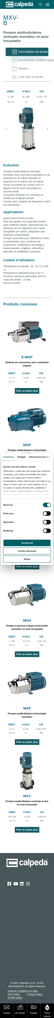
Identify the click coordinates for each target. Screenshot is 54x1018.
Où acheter (20, 1013)
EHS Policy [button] (14, 994)
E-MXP (27, 357)
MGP (27, 445)
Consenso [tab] (8, 457)
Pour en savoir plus (27, 391)
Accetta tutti (27, 543)
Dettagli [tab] (21, 457)
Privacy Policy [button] (35, 994)
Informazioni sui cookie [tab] (40, 457)
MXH (27, 620)
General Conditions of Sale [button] (22, 991)
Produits (33, 1013)
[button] (47, 4)
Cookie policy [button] (15, 997)
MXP (27, 708)
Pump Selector (47, 1014)
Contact (6, 1013)
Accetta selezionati (27, 551)
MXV (27, 796)
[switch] (47, 513)
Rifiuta (27, 559)
